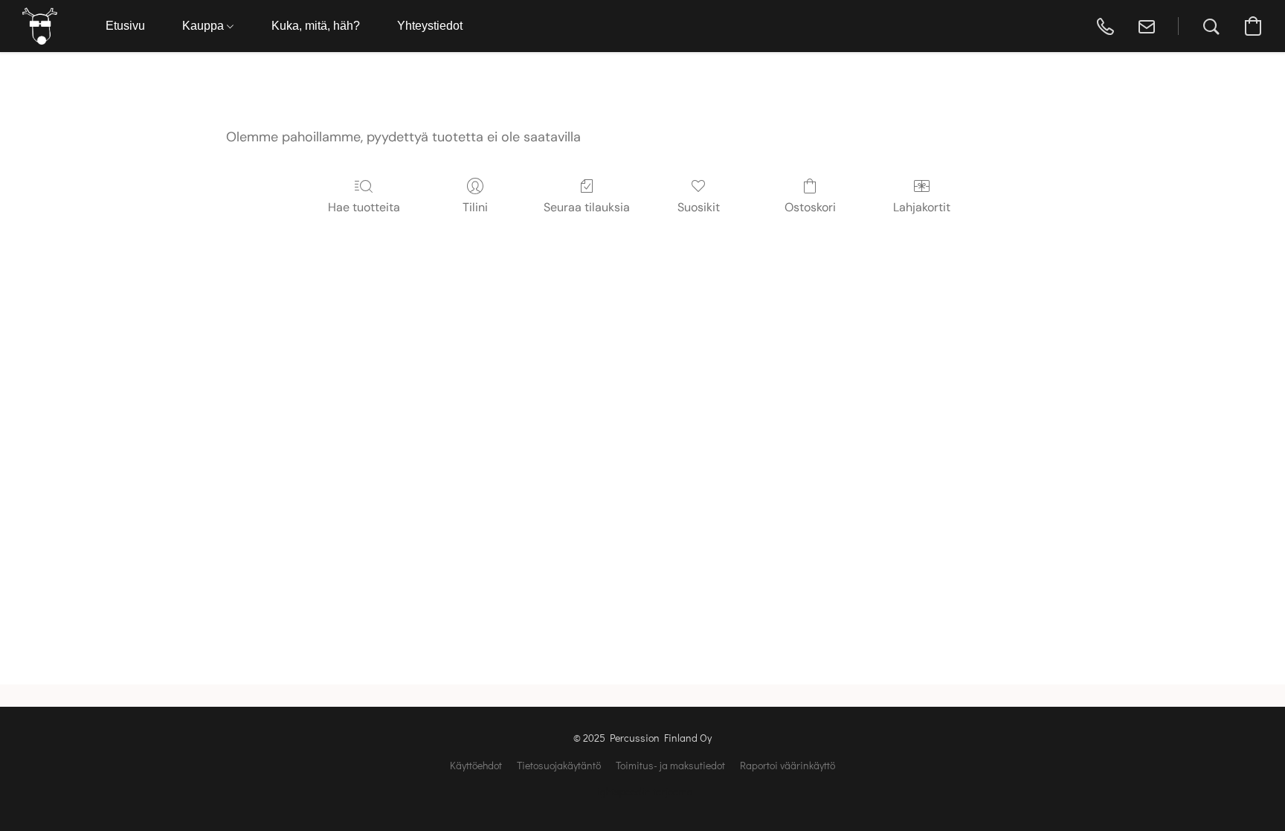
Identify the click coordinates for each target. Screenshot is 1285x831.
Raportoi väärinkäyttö (787, 765)
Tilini (475, 207)
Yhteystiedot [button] (430, 25)
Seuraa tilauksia (587, 207)
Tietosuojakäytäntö (559, 765)
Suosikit (698, 207)
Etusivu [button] (125, 25)
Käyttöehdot (476, 765)
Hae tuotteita (364, 207)
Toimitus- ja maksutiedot (670, 765)
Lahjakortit (921, 207)
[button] (39, 26)
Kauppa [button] (204, 25)
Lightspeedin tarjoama (642, 791)
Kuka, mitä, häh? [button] (315, 25)
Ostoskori (810, 207)
